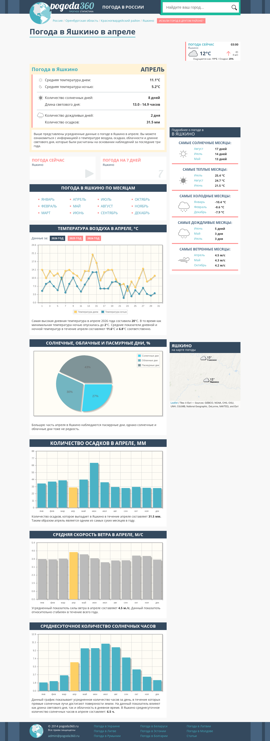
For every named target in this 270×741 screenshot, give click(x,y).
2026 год (57, 238)
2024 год (93, 238)
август (107, 206)
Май (197, 159)
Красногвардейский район (120, 21)
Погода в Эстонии (153, 731)
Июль (198, 154)
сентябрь (109, 213)
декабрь (142, 213)
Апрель (199, 255)
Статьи (192, 736)
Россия (58, 21)
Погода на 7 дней (122, 160)
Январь (199, 202)
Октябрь (200, 265)
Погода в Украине (107, 726)
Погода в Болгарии (154, 736)
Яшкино (148, 21)
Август (198, 149)
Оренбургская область (81, 21)
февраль (49, 206)
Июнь (198, 185)
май (77, 206)
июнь (78, 213)
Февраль (200, 207)
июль (106, 199)
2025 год (75, 238)
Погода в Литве (105, 731)
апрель (79, 199)
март (45, 213)
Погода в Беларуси (153, 726)
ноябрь (141, 206)
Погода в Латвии (199, 726)
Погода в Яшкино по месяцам (98, 188)
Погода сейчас (201, 44)
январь (47, 199)
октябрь (142, 199)
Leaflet (174, 402)
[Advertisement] (106, 51)
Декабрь (200, 212)
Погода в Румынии (107, 736)
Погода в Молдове (200, 731)
